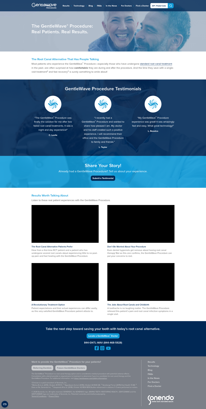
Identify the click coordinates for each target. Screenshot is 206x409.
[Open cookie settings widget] (4, 404)
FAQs (99, 5)
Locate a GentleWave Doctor (103, 335)
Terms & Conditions (39, 396)
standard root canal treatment (156, 64)
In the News (111, 5)
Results (66, 5)
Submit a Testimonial (103, 178)
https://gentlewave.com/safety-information (90, 378)
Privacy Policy (54, 396)
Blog (91, 5)
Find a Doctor (142, 5)
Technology (79, 5)
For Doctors (126, 5)
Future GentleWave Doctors (71, 368)
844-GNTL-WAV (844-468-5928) (103, 343)
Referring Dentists (42, 368)
